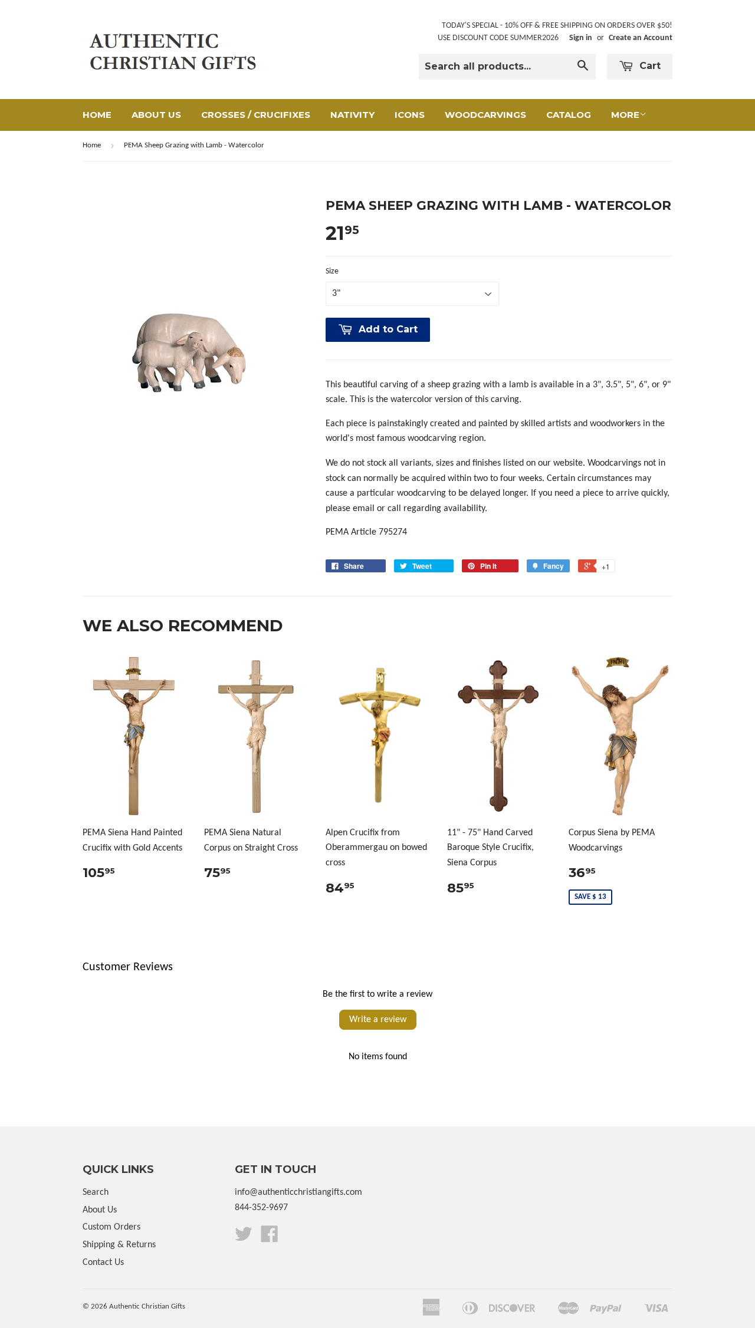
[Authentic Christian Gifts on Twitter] (243, 1238)
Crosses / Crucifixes (255, 114)
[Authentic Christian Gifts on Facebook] (269, 1238)
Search (96, 1192)
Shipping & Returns (119, 1245)
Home (97, 114)
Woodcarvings (485, 114)
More (625, 114)
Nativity (352, 114)
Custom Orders (111, 1227)
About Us (156, 114)
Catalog (568, 114)
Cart (648, 65)
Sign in (580, 38)
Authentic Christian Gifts (147, 1306)
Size (332, 271)
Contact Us (103, 1262)
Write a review (377, 1019)
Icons (410, 114)
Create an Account (640, 38)
